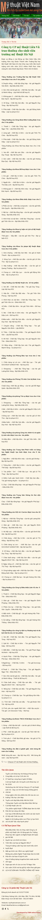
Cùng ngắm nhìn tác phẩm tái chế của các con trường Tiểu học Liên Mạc (22, 796)
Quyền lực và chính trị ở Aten (15, 840)
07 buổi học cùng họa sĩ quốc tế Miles (18, 779)
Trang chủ (5, 16)
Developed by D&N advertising (28, 912)
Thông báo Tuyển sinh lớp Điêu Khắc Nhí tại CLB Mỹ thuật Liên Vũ (21, 804)
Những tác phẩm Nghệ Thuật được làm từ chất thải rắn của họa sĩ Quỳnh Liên (22, 855)
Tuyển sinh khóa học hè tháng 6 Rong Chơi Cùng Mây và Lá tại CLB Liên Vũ (21, 775)
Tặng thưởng (7, 199)
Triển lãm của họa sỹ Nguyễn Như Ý (18, 843)
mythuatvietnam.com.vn (17, 903)
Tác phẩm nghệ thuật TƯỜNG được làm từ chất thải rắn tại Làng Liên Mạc (22, 810)
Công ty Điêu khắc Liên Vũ (25, 587)
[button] (14, 36)
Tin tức (26, 16)
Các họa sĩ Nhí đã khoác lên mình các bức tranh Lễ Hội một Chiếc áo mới (22, 815)
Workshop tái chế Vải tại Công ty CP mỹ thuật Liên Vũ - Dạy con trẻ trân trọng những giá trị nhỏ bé (22, 789)
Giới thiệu (16, 16)
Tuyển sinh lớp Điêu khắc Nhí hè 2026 (19, 800)
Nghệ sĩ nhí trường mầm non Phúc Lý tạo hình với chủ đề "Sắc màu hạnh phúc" (22, 820)
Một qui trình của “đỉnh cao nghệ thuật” (19, 851)
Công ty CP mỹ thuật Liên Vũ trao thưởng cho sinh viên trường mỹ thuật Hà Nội (22, 762)
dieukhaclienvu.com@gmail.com (17, 905)
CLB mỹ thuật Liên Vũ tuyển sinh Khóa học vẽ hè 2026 (22, 783)
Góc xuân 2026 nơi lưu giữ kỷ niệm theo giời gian (22, 867)
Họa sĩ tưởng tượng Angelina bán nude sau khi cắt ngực (22, 860)
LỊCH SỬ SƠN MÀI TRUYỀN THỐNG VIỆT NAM (22, 870)
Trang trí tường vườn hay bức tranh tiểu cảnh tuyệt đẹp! (21, 847)
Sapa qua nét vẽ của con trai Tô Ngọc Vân (20, 864)
